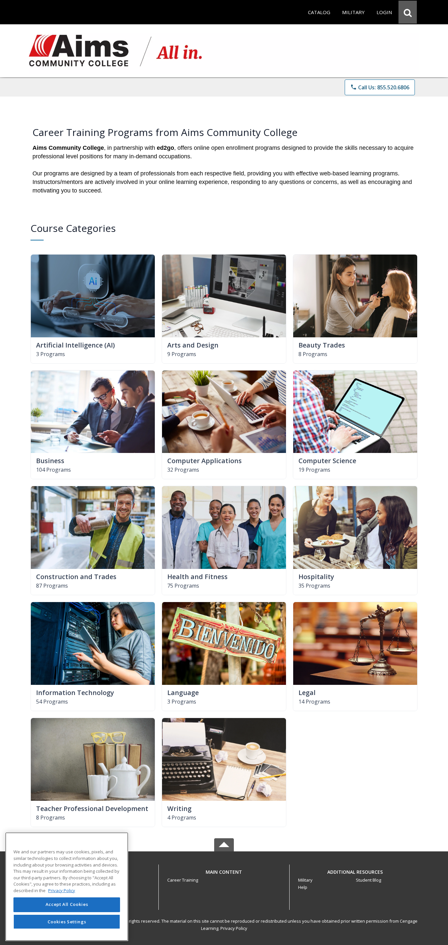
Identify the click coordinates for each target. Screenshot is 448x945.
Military (305, 880)
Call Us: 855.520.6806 (379, 87)
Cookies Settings (67, 921)
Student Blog (368, 880)
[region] (66, 886)
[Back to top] (224, 875)
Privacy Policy (233, 928)
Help (302, 887)
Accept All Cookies (67, 905)
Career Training (182, 880)
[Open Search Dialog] (407, 12)
